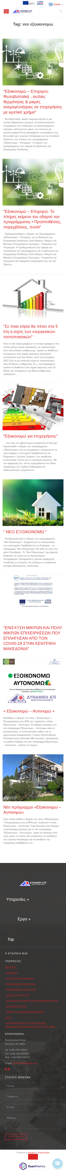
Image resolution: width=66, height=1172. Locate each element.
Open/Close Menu (6, 11)
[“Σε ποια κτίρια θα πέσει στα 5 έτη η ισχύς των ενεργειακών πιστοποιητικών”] (33, 297)
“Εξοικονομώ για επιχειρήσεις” (30, 436)
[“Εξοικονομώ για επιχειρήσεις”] (33, 406)
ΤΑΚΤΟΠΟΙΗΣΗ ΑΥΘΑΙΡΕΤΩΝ (21, 990)
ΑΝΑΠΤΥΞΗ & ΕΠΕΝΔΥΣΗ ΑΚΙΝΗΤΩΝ (25, 1012)
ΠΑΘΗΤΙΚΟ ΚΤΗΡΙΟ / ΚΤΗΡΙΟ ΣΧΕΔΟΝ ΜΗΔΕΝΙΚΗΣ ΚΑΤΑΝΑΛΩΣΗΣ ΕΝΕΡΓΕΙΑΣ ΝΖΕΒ (30, 1025)
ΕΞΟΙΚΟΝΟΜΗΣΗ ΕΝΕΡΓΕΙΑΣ (21, 984)
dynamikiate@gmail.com (25, 1063)
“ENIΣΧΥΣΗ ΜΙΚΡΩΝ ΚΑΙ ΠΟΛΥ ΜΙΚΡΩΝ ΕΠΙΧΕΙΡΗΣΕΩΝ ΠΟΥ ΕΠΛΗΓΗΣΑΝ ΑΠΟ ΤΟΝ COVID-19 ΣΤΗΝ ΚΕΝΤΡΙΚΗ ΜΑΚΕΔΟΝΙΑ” (32, 638)
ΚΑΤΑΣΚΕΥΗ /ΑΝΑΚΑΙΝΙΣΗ (19, 978)
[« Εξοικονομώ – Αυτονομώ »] (33, 681)
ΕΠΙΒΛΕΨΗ (11, 973)
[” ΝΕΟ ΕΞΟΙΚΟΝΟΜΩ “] (33, 502)
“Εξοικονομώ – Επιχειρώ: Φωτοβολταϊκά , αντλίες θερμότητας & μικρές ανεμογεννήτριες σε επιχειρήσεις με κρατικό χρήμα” (32, 101)
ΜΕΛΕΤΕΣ (11, 967)
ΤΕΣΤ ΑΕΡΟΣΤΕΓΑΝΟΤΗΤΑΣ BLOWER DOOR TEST (32, 1001)
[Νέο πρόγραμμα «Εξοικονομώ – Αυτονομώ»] (33, 777)
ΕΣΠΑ (9, 1018)
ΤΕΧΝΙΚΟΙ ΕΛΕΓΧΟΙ (16, 1006)
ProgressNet (43, 1152)
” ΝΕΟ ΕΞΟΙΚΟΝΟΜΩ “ (25, 532)
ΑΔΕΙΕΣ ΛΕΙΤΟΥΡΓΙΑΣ (17, 995)
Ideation (32, 1152)
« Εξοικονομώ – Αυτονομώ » (28, 711)
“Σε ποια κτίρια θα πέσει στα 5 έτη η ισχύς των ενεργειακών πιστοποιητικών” (30, 331)
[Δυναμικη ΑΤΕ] (35, 11)
